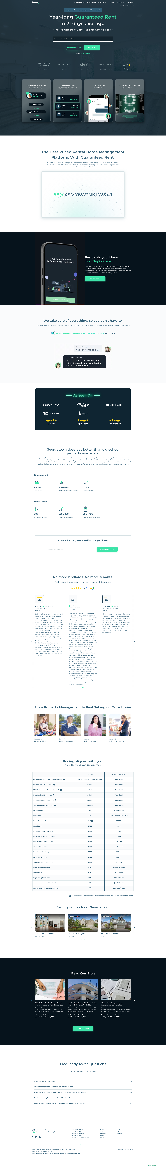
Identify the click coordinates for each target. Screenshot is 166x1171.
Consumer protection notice (71, 1153)
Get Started (92, 47)
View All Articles (83, 1028)
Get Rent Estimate (74, 47)
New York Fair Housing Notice (42, 1151)
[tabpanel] (83, 1091)
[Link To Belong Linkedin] (37, 1137)
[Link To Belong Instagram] (40, 1137)
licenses (62, 1149)
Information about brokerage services (49, 1153)
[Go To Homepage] (35, 2)
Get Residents (95, 279)
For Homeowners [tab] (76, 1071)
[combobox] (83, 39)
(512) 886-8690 (85, 53)
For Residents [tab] (91, 1071)
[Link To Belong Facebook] (33, 1137)
